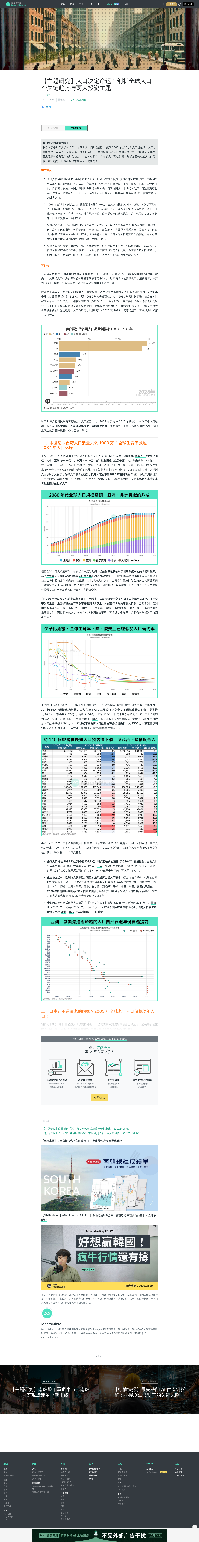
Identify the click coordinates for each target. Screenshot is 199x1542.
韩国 (131, 886)
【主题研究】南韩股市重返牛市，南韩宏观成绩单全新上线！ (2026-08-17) (86, 1128)
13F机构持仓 (66, 1482)
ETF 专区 (65, 1475)
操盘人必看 (65, 1472)
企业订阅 (179, 1472)
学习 (120, 1483)
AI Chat (149, 1469)
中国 (99, 865)
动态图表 (64, 1488)
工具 (120, 1469)
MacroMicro (51, 1324)
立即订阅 (99, 1097)
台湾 (81, 714)
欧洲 (5, 1493)
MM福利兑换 (123, 1497)
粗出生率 (150, 571)
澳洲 (63, 911)
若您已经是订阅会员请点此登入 (111, 1038)
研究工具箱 (122, 1472)
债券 (63, 1503)
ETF (62, 1506)
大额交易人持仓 (67, 1485)
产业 (34, 1469)
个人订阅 (179, 1469)
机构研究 (36, 1483)
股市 (63, 1496)
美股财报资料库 (38, 1475)
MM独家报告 (94, 1469)
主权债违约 (65, 1519)
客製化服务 (179, 1475)
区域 (5, 1480)
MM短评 (93, 1472)
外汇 (63, 1499)
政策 (5, 1510)
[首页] (42, 95)
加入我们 (121, 1500)
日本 (5, 1496)
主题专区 (64, 1469)
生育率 (50, 575)
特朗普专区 (8, 1517)
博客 (48, 95)
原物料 (63, 1509)
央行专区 (7, 1514)
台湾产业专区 (38, 1479)
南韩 (95, 718)
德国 (125, 877)
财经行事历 (122, 1475)
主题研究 (82, 99)
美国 (5, 1483)
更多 (120, 1494)
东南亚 (6, 1503)
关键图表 (93, 1475)
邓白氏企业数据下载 (40, 1492)
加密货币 (64, 1512)
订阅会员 (104, 1048)
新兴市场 (7, 1506)
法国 (147, 882)
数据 (120, 1479)
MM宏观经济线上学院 (127, 1486)
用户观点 (121, 1489)
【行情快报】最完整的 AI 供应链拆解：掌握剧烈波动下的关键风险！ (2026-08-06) (91, 1133)
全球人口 (140, 455)
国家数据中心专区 (65, 430)
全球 (73, 99)
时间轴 (6, 1520)
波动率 (63, 1516)
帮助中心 (121, 1504)
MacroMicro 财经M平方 (17, 4)
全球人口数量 (49, 296)
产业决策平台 (38, 1472)
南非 (71, 911)
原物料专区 (65, 1479)
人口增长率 (85, 575)
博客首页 (99, 1356)
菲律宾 (145, 891)
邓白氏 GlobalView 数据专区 (42, 1487)
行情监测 (64, 1493)
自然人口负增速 (129, 843)
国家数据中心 (9, 1475)
